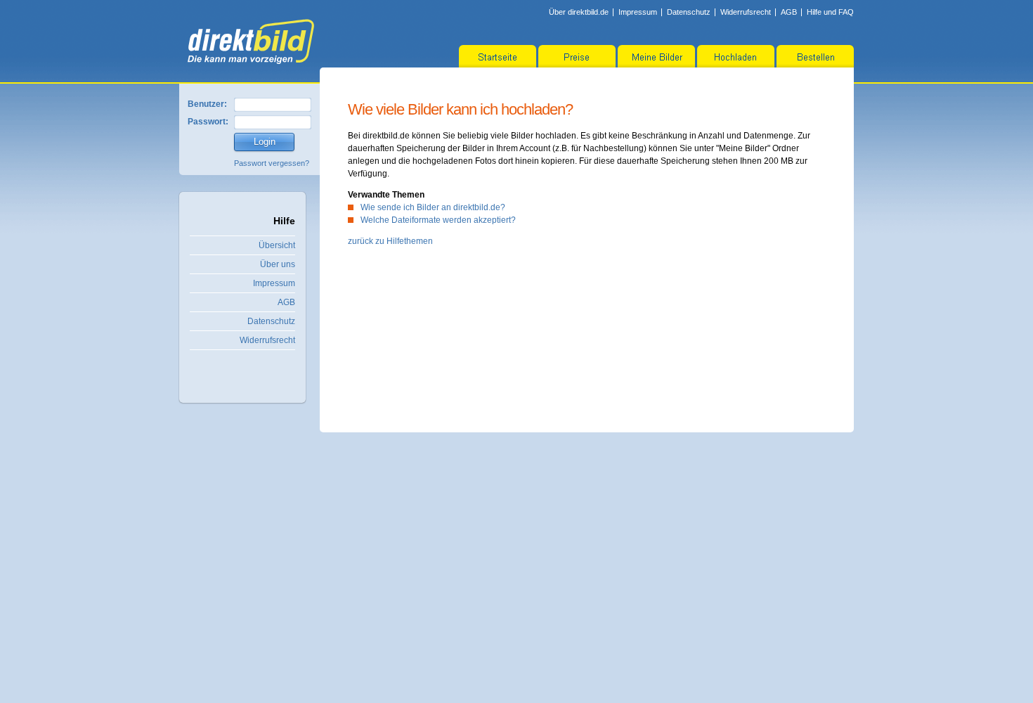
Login (264, 141)
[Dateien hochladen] (735, 56)
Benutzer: (207, 104)
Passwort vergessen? (271, 163)
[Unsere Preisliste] (577, 56)
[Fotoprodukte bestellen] (815, 56)
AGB (789, 12)
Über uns (277, 264)
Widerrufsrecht (745, 12)
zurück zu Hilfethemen (390, 241)
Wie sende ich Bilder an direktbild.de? (432, 207)
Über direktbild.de (579, 12)
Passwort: (208, 122)
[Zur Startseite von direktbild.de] (251, 41)
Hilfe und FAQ (830, 12)
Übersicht (277, 245)
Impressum (637, 12)
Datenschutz (688, 12)
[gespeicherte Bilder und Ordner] (656, 56)
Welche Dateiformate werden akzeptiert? (438, 220)
